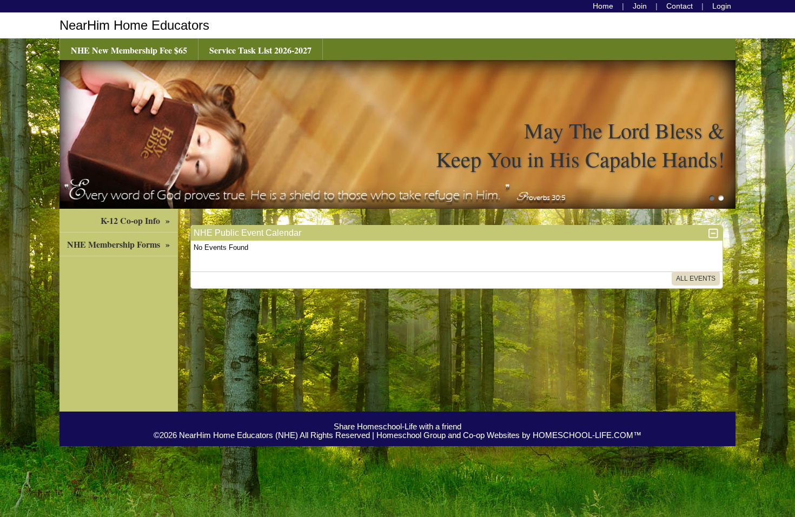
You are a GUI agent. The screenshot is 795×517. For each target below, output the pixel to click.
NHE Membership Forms (120, 244)
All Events (696, 278)
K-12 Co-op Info (137, 220)
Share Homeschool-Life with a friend (397, 426)
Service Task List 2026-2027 (260, 50)
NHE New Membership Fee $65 (129, 50)
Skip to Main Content (397, 418)
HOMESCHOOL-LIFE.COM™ (587, 435)
